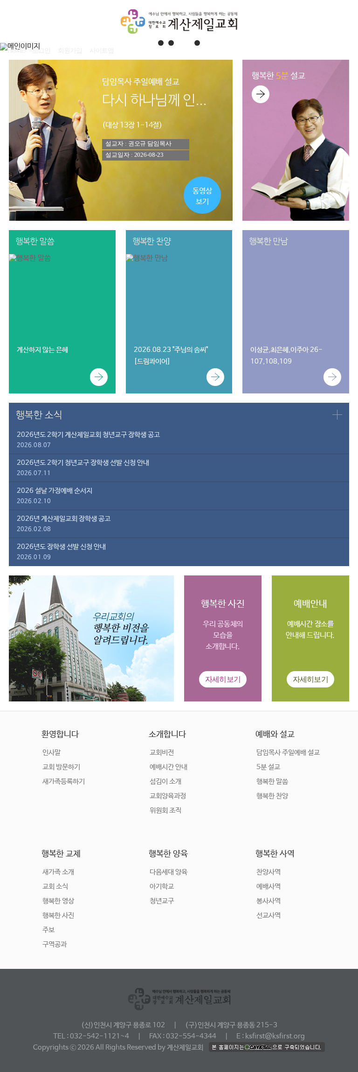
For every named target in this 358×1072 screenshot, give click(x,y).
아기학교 (162, 886)
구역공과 (54, 944)
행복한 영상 (58, 901)
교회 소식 (55, 886)
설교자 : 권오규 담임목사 (138, 143)
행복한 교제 (61, 854)
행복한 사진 (58, 915)
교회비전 (162, 753)
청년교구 (162, 901)
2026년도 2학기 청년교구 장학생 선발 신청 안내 (83, 468)
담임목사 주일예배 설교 (288, 753)
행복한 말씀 (272, 781)
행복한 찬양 (272, 796)
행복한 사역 (275, 854)
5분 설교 (268, 767)
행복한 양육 (168, 854)
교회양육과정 (168, 796)
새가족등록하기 (63, 781)
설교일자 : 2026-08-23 (134, 154)
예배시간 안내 (168, 767)
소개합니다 (167, 734)
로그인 (41, 50)
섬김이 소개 (165, 781)
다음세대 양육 (168, 872)
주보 (48, 930)
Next (345, 46)
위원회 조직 (165, 810)
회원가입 (70, 50)
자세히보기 (223, 679)
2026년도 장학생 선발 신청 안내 (61, 552)
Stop (353, 40)
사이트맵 (102, 50)
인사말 (51, 753)
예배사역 (268, 886)
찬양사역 (268, 872)
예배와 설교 (275, 734)
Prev (12, 46)
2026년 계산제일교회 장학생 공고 (63, 524)
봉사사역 (268, 901)
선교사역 (268, 915)
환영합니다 (60, 734)
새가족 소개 (58, 872)
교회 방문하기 (61, 767)
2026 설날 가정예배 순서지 (54, 496)
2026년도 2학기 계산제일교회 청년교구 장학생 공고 (88, 440)
